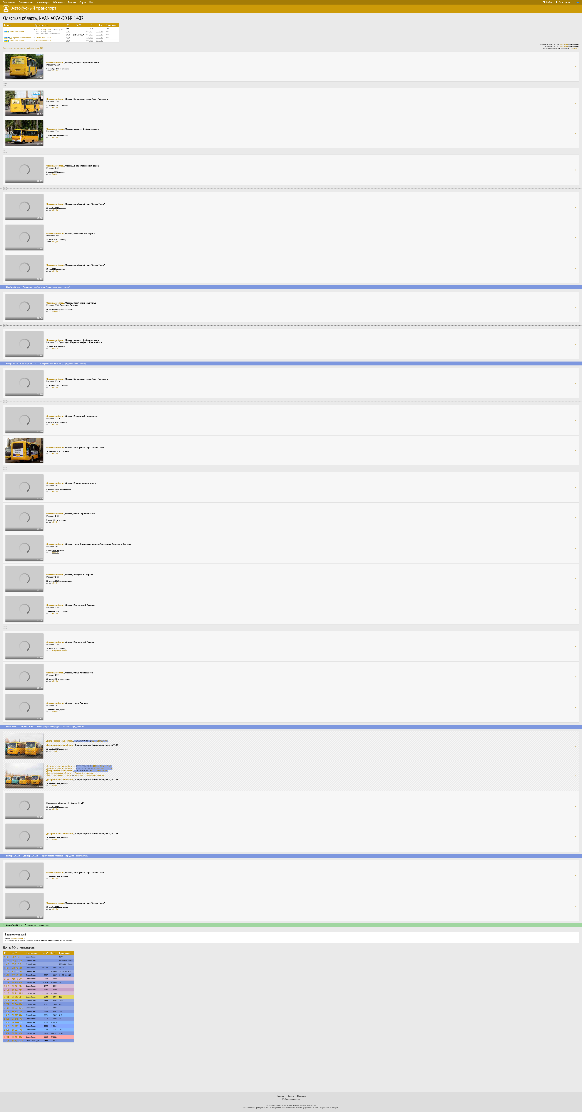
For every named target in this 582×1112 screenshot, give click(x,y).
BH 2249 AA (17, 1007)
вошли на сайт (17, 938)
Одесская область (17, 32)
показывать (574, 48)
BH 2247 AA (17, 1011)
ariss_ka (55, 71)
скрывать (564, 44)
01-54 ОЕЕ (17, 956)
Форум (291, 1096)
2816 (6, 986)
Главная (280, 1096)
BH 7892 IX (17, 1026)
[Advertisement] (291, 1069)
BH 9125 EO (17, 993)
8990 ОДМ (17, 975)
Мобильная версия (291, 1099)
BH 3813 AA (17, 1033)
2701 (6, 982)
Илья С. (55, 751)
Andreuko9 (56, 311)
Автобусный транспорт (33, 8)
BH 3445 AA (17, 1004)
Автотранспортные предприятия (89, 775)
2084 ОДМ (17, 971)
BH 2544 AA (17, 982)
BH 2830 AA (17, 1015)
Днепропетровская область (21, 38)
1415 (6, 964)
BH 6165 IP (17, 996)
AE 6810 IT (17, 1022)
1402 (6, 956)
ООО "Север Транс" (49, 32)
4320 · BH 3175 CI (103, 768)
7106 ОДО (17, 978)
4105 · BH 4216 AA (102, 766)
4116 (6, 1040)
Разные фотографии (83, 773)
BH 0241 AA (17, 1029)
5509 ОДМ (17, 967)
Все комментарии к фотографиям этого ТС (23, 48)
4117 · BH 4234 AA (99, 741)
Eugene (54, 174)
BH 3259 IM (17, 986)
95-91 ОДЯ (17, 960)
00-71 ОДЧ (17, 964)
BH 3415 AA (17, 1018)
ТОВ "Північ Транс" (43, 38)
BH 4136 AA (17, 1040)
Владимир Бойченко (59, 650)
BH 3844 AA (17, 1036)
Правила (301, 1096)
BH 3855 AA (17, 1000)
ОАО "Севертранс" (43, 41)
